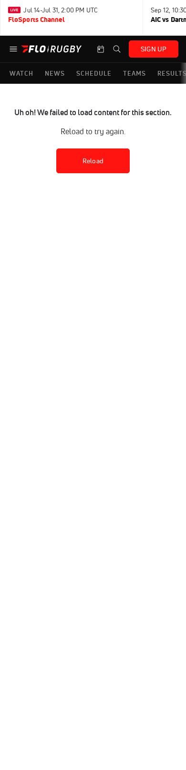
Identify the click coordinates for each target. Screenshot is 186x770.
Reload (93, 161)
